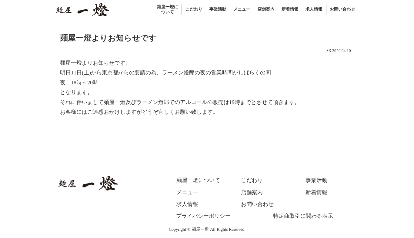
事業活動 (316, 180)
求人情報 (187, 204)
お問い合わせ (257, 204)
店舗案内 (252, 192)
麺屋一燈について (198, 180)
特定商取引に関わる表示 (303, 216)
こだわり (252, 180)
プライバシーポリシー (203, 216)
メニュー (187, 192)
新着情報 (316, 192)
